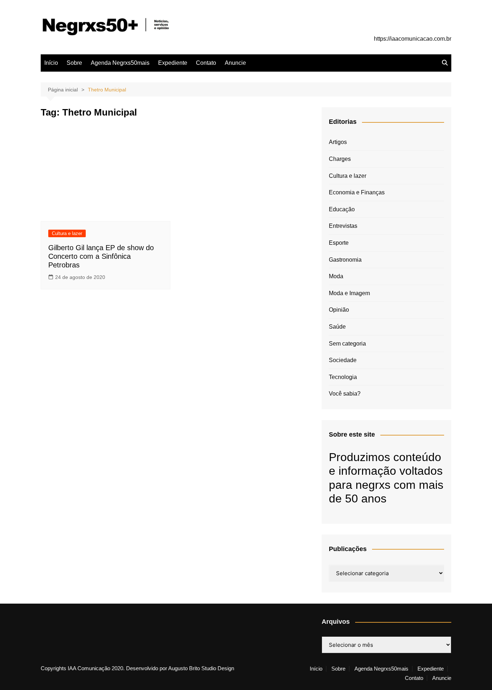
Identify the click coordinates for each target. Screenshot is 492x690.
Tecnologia (343, 377)
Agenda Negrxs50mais (120, 63)
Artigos (338, 142)
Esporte (339, 243)
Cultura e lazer (67, 233)
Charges (340, 159)
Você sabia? (345, 394)
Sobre (74, 63)
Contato (206, 63)
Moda (336, 276)
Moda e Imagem (349, 293)
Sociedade (343, 360)
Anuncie (235, 63)
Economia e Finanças (357, 192)
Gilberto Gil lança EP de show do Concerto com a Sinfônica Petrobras (101, 256)
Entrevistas (343, 226)
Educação (342, 209)
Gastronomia (345, 260)
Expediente (172, 63)
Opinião (339, 310)
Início (51, 63)
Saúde (337, 327)
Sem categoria (347, 344)
